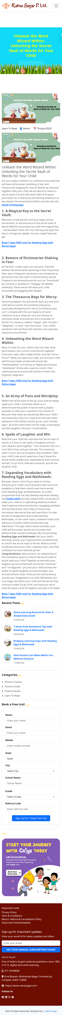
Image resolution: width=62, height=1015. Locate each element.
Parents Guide (12, 686)
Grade (8, 791)
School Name (12, 777)
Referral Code (13, 803)
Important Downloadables (16, 922)
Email (8, 727)
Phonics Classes (13, 681)
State (8, 753)
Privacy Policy (9, 912)
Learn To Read (12, 695)
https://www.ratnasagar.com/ (21, 985)
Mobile (9, 740)
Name (8, 715)
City (7, 765)
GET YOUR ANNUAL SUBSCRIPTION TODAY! (31, 949)
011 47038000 (11, 970)
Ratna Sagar (51, 1011)
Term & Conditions (12, 915)
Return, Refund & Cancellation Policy (22, 919)
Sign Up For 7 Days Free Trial (31, 818)
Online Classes (12, 691)
